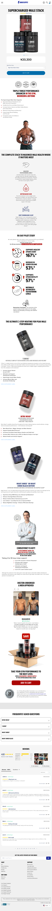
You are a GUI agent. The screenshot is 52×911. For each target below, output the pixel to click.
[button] (46, 783)
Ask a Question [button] (35, 766)
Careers (3, 878)
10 (34, 848)
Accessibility (30, 875)
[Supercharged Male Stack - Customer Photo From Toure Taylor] (46, 755)
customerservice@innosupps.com (37, 694)
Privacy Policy (30, 876)
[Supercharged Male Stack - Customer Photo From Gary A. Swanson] (36, 763)
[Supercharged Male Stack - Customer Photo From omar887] (46, 759)
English (47, 905)
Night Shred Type (10, 65)
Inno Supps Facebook (6, 890)
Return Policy (30, 871)
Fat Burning (3, 868)
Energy (2, 869)
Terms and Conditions (32, 869)
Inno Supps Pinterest (5, 887)
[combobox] (46, 905)
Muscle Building (4, 866)
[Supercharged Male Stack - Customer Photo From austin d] (41, 759)
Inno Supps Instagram (6, 883)
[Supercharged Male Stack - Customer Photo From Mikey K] (41, 763)
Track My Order (30, 866)
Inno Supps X (4, 885)
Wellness (3, 871)
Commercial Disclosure (32, 878)
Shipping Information (32, 868)
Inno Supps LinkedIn (5, 888)
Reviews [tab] (4, 769)
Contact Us (29, 873)
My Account (30, 864)
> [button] (36, 848)
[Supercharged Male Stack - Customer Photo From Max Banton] (36, 755)
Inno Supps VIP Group (6, 892)
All (1, 864)
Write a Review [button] (46, 766)
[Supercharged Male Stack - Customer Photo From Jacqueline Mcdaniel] (41, 755)
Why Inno (3, 877)
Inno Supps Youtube (5, 893)
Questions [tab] (15, 769)
